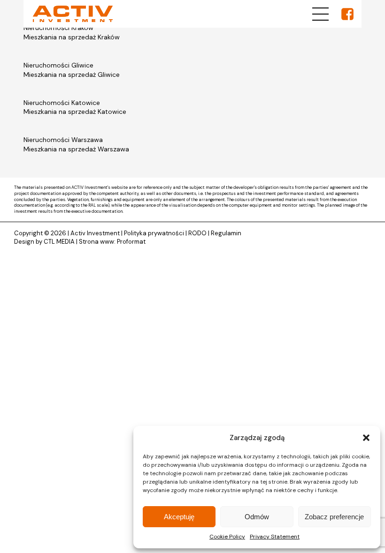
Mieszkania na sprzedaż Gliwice (71, 74)
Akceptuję (179, 517)
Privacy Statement (275, 536)
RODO (197, 233)
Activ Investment (95, 233)
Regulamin (226, 233)
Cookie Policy (227, 536)
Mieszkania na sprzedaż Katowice (74, 111)
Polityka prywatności (154, 233)
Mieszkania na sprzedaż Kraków (71, 37)
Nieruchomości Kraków (58, 27)
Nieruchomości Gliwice (58, 65)
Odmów (257, 517)
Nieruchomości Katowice (61, 102)
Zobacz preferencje (334, 517)
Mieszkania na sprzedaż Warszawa (76, 149)
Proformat (131, 242)
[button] (366, 437)
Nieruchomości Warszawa (63, 139)
